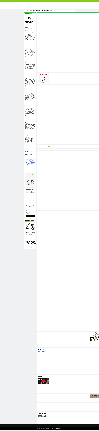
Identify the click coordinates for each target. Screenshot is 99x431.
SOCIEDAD (41, 7)
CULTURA (45, 7)
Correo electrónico (30, 206)
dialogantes (62, 0)
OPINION (68, 7)
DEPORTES (60, 7)
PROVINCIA (37, 7)
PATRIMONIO (56, 7)
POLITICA (64, 7)
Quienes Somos (66, 0)
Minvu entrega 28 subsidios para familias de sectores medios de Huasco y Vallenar (33, 227)
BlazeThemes (58, 428)
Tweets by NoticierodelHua (41, 351)
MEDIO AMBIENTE (50, 7)
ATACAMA (33, 7)
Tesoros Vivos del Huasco (51, 0)
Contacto (73, 0)
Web (33, 205)
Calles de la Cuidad (57, 0)
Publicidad (70, 0)
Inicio (30, 7)
